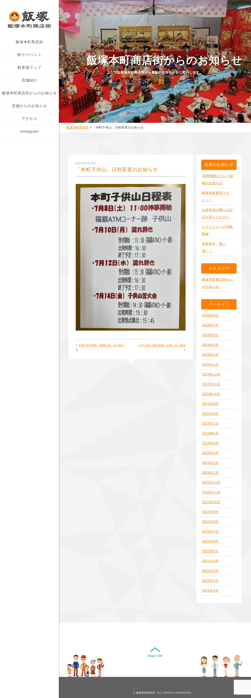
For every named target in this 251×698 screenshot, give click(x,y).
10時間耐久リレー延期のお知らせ (217, 179)
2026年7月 (210, 325)
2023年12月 (211, 374)
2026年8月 (210, 315)
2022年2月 (210, 581)
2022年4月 (210, 561)
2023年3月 (210, 463)
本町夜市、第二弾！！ (214, 247)
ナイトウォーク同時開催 (217, 230)
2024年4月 (210, 345)
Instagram (29, 131)
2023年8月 (210, 414)
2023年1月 (210, 473)
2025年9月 (210, 335)
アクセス (29, 118)
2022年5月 (210, 551)
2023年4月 (210, 453)
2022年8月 (210, 522)
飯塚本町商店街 (29, 42)
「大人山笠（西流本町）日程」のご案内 (161, 345)
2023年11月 (211, 384)
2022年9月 (210, 512)
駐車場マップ (29, 67)
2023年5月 (210, 443)
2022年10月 (211, 502)
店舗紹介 (29, 80)
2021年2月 (210, 590)
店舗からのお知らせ (29, 106)
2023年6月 (210, 433)
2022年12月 (211, 482)
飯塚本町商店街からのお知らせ (29, 93)
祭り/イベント (29, 55)
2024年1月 (210, 364)
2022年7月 (210, 531)
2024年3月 (210, 355)
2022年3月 (210, 571)
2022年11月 (211, 492)
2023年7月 (210, 423)
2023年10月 (211, 394)
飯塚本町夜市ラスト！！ (215, 196)
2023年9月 (210, 404)
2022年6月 (210, 541)
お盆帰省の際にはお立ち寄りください (217, 213)
